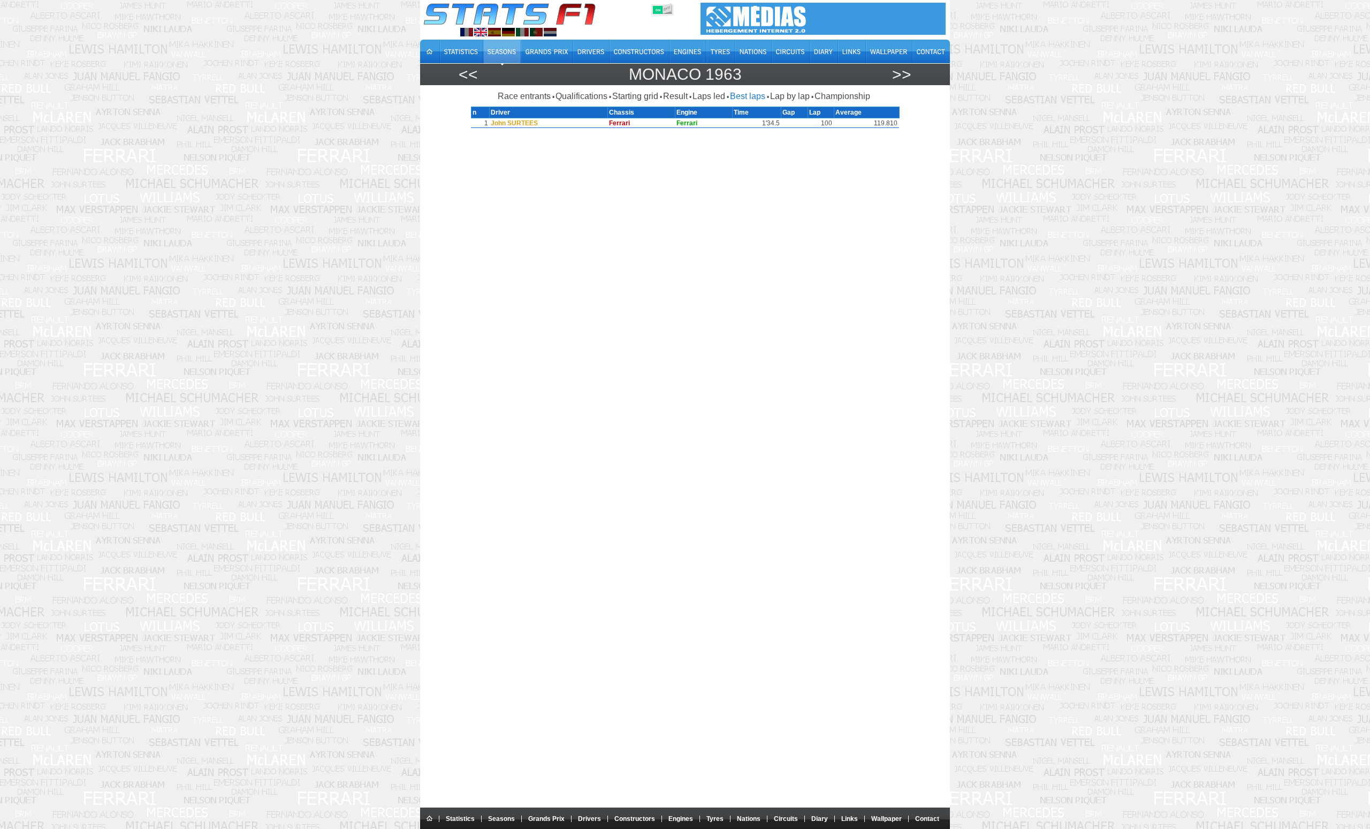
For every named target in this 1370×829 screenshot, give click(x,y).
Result (675, 96)
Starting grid (635, 96)
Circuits (786, 819)
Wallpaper (886, 819)
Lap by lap (790, 96)
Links (849, 819)
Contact (927, 819)
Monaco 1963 (685, 74)
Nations (748, 819)
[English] (480, 32)
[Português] (536, 32)
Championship (842, 96)
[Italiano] (522, 32)
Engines (680, 819)
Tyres (715, 819)
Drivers (589, 819)
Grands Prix (546, 819)
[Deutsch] (508, 32)
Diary (819, 819)
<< (468, 74)
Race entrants (524, 96)
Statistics (460, 819)
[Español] (494, 32)
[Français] (466, 32)
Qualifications (581, 96)
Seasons (501, 819)
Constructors (634, 819)
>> (901, 74)
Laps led (708, 96)
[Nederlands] (550, 32)
